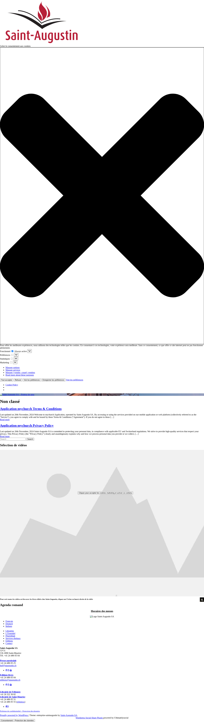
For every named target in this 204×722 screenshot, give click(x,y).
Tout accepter (6, 380)
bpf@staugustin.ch (8, 665)
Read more (5, 419)
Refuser (18, 380)
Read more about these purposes (20, 375)
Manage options (13, 367)
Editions (9, 641)
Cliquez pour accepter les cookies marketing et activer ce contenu (105, 493)
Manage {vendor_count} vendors (20, 372)
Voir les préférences (32, 380)
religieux (21, 702)
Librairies (10, 631)
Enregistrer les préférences (53, 380)
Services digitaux (13, 638)
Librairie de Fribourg (10, 692)
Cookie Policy (12, 385)
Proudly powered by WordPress (14, 715)
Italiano (9, 626)
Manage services (13, 370)
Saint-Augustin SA (69, 715)
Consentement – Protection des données (17, 721)
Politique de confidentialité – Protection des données (20, 711)
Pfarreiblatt (10, 636)
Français (9, 621)
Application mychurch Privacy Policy (27, 425)
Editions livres (6, 675)
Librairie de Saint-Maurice (12, 697)
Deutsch (9, 624)
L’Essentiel (10, 633)
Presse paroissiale (8, 660)
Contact (9, 643)
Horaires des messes (102, 611)
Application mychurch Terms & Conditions (31, 409)
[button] (102, 195)
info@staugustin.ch (8, 658)
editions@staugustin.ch (10, 680)
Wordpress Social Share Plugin (89, 718)
